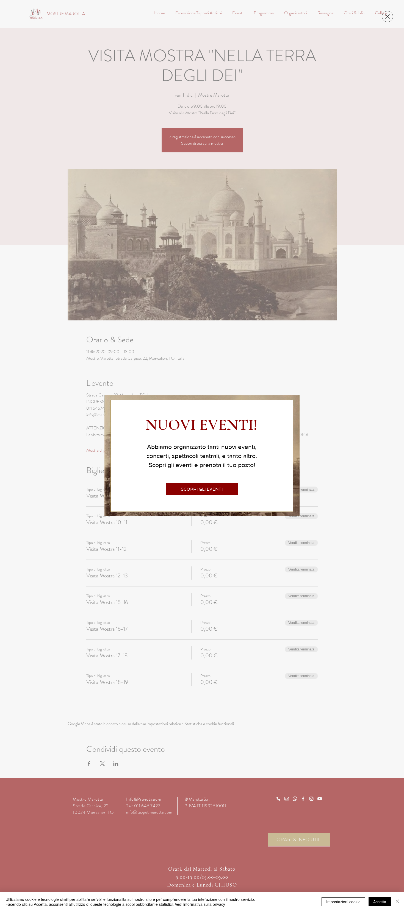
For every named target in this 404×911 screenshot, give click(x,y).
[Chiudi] (397, 902)
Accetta (379, 901)
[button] (387, 16)
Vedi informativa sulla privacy (200, 904)
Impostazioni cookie (343, 901)
